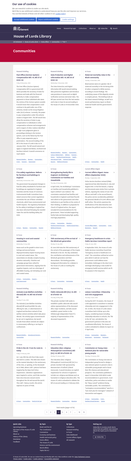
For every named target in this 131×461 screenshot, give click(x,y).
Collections (83, 28)
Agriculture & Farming (34, 335)
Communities (56, 42)
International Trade (56, 159)
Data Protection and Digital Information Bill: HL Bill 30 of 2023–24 (62, 77)
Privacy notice (17, 459)
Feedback (16, 442)
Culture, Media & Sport (57, 155)
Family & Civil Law (37, 401)
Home (59, 28)
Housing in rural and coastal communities (28, 240)
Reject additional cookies (48, 19)
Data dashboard (71, 435)
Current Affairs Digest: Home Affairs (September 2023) (96, 173)
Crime (18, 161)
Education (69, 223)
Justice (103, 401)
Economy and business (47, 435)
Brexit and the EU (45, 427)
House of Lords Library (32, 36)
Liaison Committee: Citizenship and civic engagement (97, 293)
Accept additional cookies (24, 19)
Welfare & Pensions (62, 161)
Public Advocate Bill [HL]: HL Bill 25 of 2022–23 (64, 293)
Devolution (88, 228)
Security (53, 161)
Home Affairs (45, 42)
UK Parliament (17, 42)
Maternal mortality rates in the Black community (97, 76)
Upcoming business (19, 427)
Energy (52, 157)
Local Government (21, 281)
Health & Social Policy (72, 225)
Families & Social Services (63, 157)
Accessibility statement (51, 459)
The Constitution (45, 430)
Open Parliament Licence (82, 457)
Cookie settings (68, 19)
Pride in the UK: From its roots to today (29, 349)
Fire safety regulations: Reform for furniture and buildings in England (29, 175)
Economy (24, 161)
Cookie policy (27, 459)
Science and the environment (50, 445)
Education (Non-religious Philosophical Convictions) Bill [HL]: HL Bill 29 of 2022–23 (63, 350)
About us (92, 28)
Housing (41, 228)
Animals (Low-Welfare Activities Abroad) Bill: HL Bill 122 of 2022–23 (29, 294)
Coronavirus (44, 432)
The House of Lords (46, 443)
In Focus (87, 161)
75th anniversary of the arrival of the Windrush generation (64, 240)
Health (74, 157)
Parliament (105, 337)
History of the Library (20, 436)
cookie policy (61, 14)
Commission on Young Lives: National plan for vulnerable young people (96, 350)
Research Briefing (21, 159)
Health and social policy (48, 437)
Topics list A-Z (44, 450)
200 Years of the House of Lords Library (24, 430)
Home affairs (44, 440)
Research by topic (70, 28)
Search (114, 28)
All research (70, 440)
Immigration (69, 281)
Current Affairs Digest (91, 225)
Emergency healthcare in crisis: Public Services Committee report (98, 240)
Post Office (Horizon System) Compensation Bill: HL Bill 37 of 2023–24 (29, 77)
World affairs (44, 448)
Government (32, 161)
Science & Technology (69, 159)
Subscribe (104, 28)
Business (30, 159)
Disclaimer (17, 439)
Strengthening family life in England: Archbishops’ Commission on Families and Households (62, 176)
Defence (67, 155)
